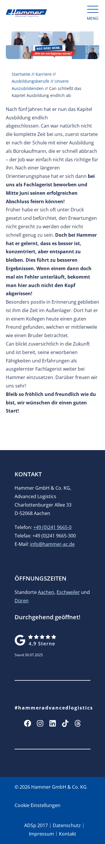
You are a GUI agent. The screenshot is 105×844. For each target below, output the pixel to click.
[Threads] (77, 723)
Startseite (21, 74)
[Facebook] (27, 723)
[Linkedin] (52, 723)
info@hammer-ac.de (52, 544)
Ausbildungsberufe (30, 81)
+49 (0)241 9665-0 (52, 527)
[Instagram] (40, 723)
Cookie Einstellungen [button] (37, 805)
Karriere (44, 74)
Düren (22, 600)
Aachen (46, 592)
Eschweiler (68, 592)
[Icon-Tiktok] (65, 723)
